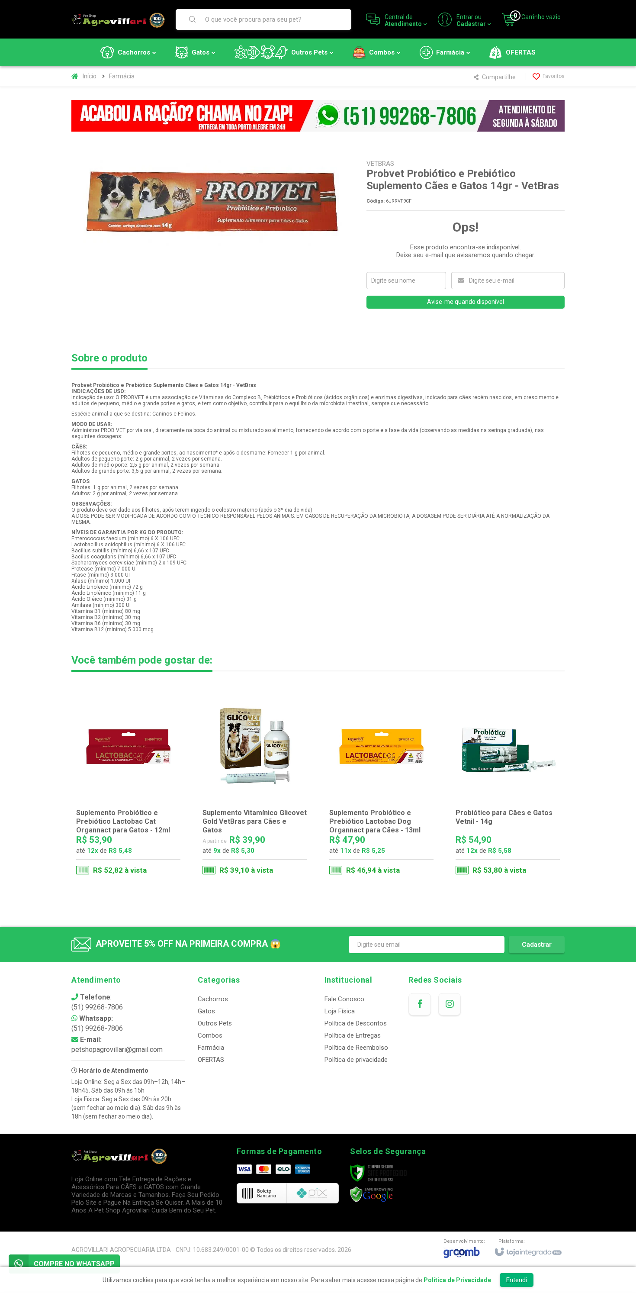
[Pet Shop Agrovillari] (118, 19)
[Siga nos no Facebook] (419, 1004)
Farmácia (122, 76)
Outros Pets (215, 1023)
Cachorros (213, 999)
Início (89, 76)
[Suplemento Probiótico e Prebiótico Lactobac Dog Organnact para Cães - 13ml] (381, 786)
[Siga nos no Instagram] (449, 1004)
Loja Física (339, 1011)
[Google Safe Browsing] (371, 1194)
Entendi (516, 1280)
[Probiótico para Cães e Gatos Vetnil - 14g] (507, 786)
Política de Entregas (352, 1035)
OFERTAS (211, 1060)
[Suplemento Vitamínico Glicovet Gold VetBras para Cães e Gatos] (254, 786)
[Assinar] (537, 944)
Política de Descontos (355, 1023)
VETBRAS (380, 164)
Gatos (206, 1011)
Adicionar (145, 842)
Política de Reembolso (356, 1047)
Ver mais (260, 842)
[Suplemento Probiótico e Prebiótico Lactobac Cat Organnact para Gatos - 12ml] (128, 786)
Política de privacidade (356, 1060)
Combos (210, 1035)
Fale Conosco (344, 999)
